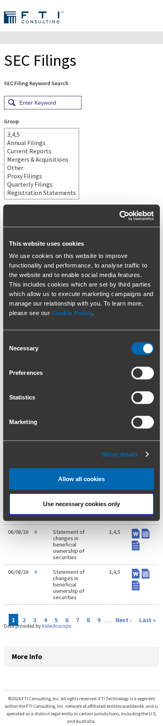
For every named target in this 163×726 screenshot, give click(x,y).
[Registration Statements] (41, 193)
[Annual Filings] (41, 143)
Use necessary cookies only (81, 504)
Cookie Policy (72, 313)
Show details (120, 454)
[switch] (142, 373)
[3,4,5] (41, 134)
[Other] (41, 168)
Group (11, 121)
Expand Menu (152, 17)
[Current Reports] (41, 151)
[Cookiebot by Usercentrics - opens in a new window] (119, 215)
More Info (27, 656)
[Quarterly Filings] (41, 184)
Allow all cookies (81, 479)
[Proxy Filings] (41, 176)
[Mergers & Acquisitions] (41, 159)
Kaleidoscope (56, 626)
